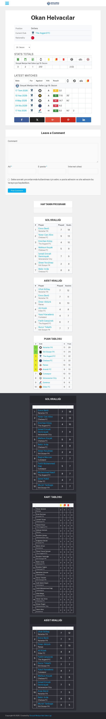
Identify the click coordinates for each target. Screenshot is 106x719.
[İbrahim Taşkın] (41, 568)
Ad (10, 166)
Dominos (46, 382)
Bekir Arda (43, 269)
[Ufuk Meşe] (40, 594)
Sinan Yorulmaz (45, 262)
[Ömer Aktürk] (41, 510)
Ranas (45, 365)
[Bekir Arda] (40, 563)
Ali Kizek (42, 308)
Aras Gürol (43, 691)
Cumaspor (47, 374)
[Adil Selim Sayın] (42, 584)
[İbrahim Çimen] (42, 536)
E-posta (42, 166)
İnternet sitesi (75, 166)
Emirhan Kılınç (45, 241)
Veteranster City (49, 378)
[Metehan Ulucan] (42, 573)
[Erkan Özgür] (42, 605)
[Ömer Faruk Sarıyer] (43, 552)
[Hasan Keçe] (41, 526)
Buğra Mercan (45, 457)
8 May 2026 (21, 100)
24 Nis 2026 (21, 105)
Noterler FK (48, 347)
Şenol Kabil (43, 479)
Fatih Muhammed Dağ (46, 464)
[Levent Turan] (41, 520)
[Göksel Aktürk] (41, 531)
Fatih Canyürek (45, 321)
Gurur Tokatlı (44, 327)
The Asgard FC (43, 33)
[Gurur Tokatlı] (41, 578)
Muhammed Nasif (46, 472)
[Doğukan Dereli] (42, 541)
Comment (12, 141)
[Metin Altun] (40, 547)
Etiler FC (46, 387)
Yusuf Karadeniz (46, 314)
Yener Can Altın (45, 235)
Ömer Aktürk (44, 302)
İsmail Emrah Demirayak (44, 255)
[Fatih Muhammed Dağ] (44, 589)
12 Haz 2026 (21, 95)
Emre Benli (43, 228)
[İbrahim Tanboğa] (42, 557)
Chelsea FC (47, 361)
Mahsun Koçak (45, 247)
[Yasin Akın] (40, 610)
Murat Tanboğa (45, 485)
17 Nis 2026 (21, 110)
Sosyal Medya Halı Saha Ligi (40, 716)
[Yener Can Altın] (42, 600)
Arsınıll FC (47, 369)
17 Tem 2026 (21, 90)
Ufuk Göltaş (44, 289)
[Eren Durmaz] (41, 515)
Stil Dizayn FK (49, 352)
